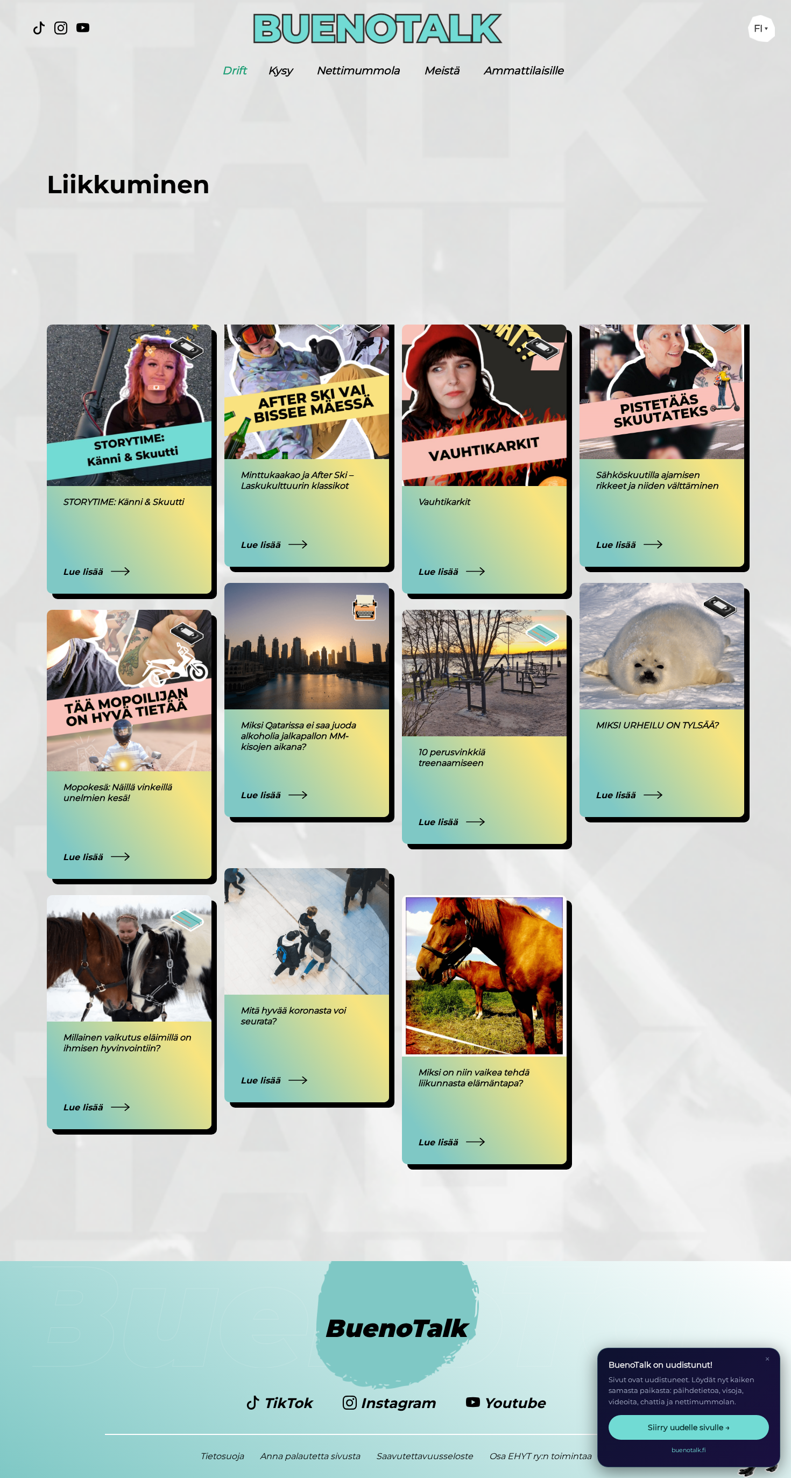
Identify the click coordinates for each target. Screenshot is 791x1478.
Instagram (398, 1403)
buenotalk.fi (689, 1450)
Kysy (280, 70)
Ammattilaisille (523, 70)
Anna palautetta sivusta (310, 1456)
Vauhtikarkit (444, 502)
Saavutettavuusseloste (424, 1456)
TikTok (288, 1403)
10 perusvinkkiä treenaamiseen (451, 757)
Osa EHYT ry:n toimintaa (540, 1456)
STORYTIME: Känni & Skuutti (123, 502)
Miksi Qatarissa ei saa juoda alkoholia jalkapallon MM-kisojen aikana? (298, 736)
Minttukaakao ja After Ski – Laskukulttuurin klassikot (297, 480)
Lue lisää (84, 572)
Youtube (512, 1403)
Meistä (442, 70)
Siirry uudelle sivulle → (689, 1427)
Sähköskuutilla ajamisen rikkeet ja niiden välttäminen (658, 480)
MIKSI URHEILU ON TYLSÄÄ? (657, 725)
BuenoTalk (395, 1328)
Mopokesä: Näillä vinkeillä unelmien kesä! (117, 792)
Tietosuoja (222, 1456)
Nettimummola (358, 70)
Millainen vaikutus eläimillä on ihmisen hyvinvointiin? (127, 1042)
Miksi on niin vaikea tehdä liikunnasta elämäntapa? (473, 1077)
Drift (234, 70)
